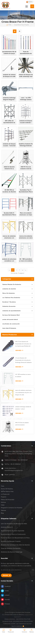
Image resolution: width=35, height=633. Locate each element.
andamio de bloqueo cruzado (11, 541)
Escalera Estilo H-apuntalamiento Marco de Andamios (9, 214)
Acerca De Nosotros (7, 488)
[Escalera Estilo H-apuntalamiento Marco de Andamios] (9, 203)
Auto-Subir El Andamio (9, 328)
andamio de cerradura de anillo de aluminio (15, 545)
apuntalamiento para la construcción (13, 534)
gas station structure (23, 619)
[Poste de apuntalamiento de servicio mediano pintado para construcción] (25, 42)
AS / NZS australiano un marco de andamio (26, 260)
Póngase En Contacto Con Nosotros (11, 507)
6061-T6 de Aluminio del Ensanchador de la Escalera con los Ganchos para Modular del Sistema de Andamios (23, 344)
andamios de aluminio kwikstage (11, 552)
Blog (2, 513)
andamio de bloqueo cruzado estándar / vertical (25, 122)
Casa (9, 24)
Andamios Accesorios (8, 306)
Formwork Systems (9, 623)
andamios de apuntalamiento (11, 310)
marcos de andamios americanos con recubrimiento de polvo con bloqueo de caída (9, 237)
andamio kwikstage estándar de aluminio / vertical (23, 408)
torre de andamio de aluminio (10, 548)
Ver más (18, 350)
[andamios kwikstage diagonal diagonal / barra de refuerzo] (9, 88)
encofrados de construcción (11, 324)
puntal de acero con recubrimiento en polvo (15, 538)
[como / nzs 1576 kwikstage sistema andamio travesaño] (25, 88)
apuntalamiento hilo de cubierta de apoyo (9, 52)
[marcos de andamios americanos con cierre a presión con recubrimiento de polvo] (25, 226)
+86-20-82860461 (15, 464)
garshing (12, 474)
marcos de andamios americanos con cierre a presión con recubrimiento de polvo (26, 237)
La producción (5, 494)
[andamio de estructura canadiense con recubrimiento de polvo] (9, 249)
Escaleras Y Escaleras (9, 302)
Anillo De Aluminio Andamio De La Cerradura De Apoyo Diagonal (9, 168)
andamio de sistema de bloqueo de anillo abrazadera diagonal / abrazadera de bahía (9, 75)
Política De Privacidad (7, 499)
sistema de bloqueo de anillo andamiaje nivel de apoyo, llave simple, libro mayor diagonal (26, 75)
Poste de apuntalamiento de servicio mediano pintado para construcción (26, 52)
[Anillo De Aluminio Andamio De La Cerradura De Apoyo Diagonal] (9, 157)
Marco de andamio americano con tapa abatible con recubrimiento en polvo (26, 214)
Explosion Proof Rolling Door (22, 621)
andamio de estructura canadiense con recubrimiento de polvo (9, 260)
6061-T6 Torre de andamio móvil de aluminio (25, 168)
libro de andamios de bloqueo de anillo (14, 523)
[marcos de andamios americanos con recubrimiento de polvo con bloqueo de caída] (9, 226)
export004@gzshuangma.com (14, 470)
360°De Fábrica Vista (7, 491)
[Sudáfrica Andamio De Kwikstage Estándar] (25, 134)
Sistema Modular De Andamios (11, 284)
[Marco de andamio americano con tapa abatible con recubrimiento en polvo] (25, 203)
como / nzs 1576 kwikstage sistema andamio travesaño (26, 99)
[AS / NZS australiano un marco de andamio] (25, 249)
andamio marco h (7, 527)
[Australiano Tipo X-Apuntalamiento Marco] (25, 180)
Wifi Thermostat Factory (24, 623)
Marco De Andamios (8, 293)
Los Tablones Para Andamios (11, 297)
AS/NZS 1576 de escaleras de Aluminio (9, 190)
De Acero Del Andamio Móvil (11, 315)
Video (2, 505)
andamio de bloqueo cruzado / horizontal (9, 144)
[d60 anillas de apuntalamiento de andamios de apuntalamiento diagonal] (9, 111)
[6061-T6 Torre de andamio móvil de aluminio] (25, 157)
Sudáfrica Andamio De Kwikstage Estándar (26, 144)
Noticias (3, 502)
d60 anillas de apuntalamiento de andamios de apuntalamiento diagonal (9, 122)
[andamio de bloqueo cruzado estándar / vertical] (25, 111)
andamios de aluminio (9, 289)
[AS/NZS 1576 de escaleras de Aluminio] (9, 180)
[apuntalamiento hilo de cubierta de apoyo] (9, 42)
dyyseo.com (17, 617)
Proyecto (3, 497)
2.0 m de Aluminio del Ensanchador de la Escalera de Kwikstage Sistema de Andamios (23, 360)
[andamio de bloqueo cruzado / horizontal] (9, 134)
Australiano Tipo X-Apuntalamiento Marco (26, 190)
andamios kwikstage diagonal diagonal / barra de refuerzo (9, 99)
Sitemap (3, 510)
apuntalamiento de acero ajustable (12, 530)
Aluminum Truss (7, 621)
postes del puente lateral (10, 319)
